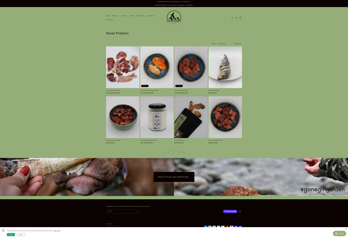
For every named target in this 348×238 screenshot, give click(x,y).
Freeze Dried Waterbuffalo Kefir (148, 140)
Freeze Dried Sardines (214, 90)
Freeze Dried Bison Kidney (181, 90)
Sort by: (214, 43)
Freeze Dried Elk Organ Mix (216, 140)
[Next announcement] (241, 1)
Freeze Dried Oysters (179, 140)
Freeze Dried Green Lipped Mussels (149, 90)
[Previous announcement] (107, 1)
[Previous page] (164, 152)
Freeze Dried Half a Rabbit (113, 90)
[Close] (346, 229)
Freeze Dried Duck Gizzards (113, 140)
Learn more (57, 230)
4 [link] (183, 152)
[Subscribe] (137, 211)
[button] (115, 16)
